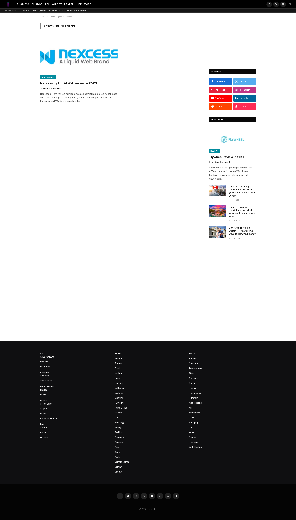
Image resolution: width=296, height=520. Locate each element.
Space (192, 383)
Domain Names (122, 462)
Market (43, 413)
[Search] (289, 4)
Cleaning (119, 398)
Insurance (45, 366)
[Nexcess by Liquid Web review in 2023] (79, 57)
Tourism (193, 388)
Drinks (43, 432)
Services (193, 378)
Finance (37, 4)
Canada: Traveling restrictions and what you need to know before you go (56, 10)
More (87, 4)
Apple (117, 452)
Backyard (119, 383)
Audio (117, 457)
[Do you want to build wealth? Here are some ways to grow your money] (217, 232)
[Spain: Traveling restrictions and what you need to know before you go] (217, 211)
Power (192, 353)
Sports (192, 427)
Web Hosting (48, 77)
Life (79, 4)
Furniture (119, 403)
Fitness (118, 363)
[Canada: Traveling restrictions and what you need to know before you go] (217, 190)
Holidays (44, 437)
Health (69, 4)
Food (42, 424)
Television (194, 442)
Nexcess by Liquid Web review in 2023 (68, 83)
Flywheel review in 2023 (227, 157)
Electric (44, 361)
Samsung (193, 363)
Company (44, 375)
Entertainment (47, 386)
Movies (43, 389)
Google (118, 472)
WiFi (191, 408)
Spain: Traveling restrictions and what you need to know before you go (242, 212)
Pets (117, 447)
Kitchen (118, 412)
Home (117, 378)
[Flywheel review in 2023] (232, 139)
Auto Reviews (47, 357)
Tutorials (193, 398)
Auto (42, 353)
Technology (53, 4)
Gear (191, 373)
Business (23, 4)
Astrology (119, 422)
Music (43, 394)
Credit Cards (46, 404)
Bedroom (119, 393)
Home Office (121, 408)
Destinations (195, 368)
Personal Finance (49, 418)
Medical (118, 373)
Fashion (118, 432)
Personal (119, 442)
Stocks (192, 437)
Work (191, 432)
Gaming (118, 467)
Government (46, 380)
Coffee (43, 427)
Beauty (118, 358)
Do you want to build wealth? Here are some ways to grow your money (242, 231)
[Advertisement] (232, 42)
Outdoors (119, 437)
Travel (192, 417)
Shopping (194, 422)
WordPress (194, 412)
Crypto (43, 408)
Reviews (214, 151)
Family (118, 427)
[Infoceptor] (8, 4)
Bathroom (119, 388)
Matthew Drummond (52, 88)
